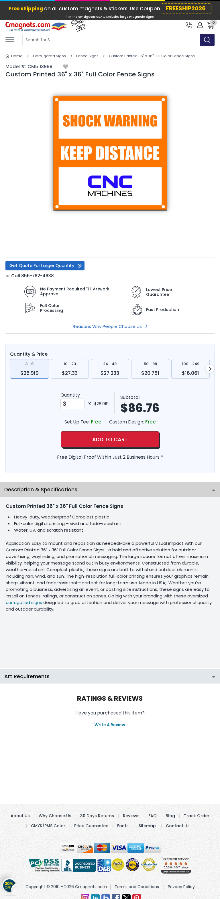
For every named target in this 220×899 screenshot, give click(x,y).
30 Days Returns (97, 816)
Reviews (131, 816)
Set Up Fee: (77, 422)
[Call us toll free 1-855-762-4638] (188, 24)
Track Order (196, 816)
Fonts (123, 826)
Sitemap (147, 826)
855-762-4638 (37, 276)
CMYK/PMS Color (48, 826)
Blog (170, 816)
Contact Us (178, 826)
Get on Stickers (9, 887)
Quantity (70, 395)
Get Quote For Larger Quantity (41, 265)
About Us (20, 816)
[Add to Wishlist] (65, 67)
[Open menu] (9, 40)
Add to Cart (110, 439)
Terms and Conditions (137, 887)
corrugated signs (24, 602)
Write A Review (110, 725)
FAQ (152, 816)
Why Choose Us (55, 816)
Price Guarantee (91, 826)
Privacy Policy (181, 887)
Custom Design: (127, 422)
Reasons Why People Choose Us (107, 326)
